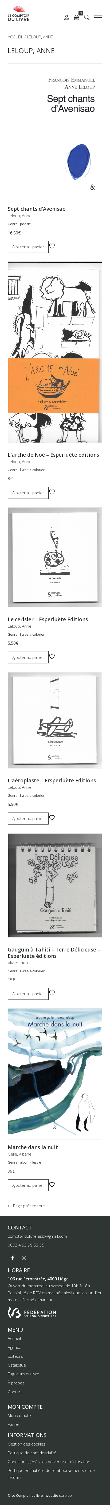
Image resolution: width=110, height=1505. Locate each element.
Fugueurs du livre (23, 1373)
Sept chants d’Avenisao (37, 208)
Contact (15, 1391)
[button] (87, 17)
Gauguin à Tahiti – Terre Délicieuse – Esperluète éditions (54, 952)
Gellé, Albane (20, 1154)
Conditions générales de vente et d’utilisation (49, 1461)
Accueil (15, 36)
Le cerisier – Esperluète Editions (48, 619)
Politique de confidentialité (32, 1452)
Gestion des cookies (26, 1444)
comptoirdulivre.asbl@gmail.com (37, 1236)
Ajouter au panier (28, 246)
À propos (16, 1382)
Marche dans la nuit (33, 1147)
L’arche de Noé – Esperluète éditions (53, 454)
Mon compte (19, 1415)
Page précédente (28, 1205)
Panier (13, 1424)
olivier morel (19, 962)
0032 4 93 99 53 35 (26, 1245)
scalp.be (65, 1495)
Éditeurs (15, 1356)
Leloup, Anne (20, 215)
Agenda (14, 1347)
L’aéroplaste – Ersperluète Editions (52, 780)
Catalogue (17, 1365)
